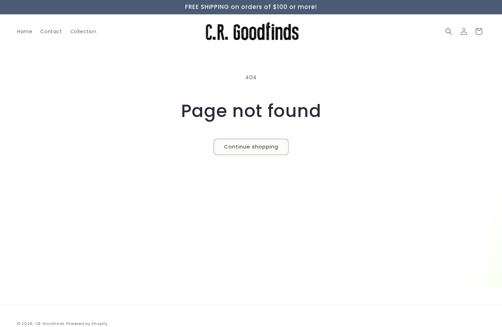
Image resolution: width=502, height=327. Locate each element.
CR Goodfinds (50, 323)
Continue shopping (251, 146)
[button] (448, 31)
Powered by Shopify (87, 323)
